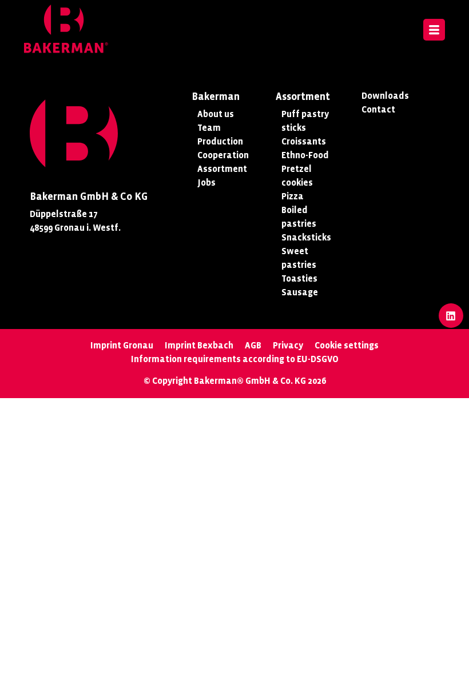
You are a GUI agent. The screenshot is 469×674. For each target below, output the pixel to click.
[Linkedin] (451, 315)
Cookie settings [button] (347, 345)
